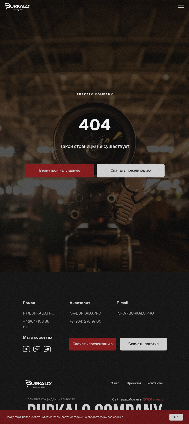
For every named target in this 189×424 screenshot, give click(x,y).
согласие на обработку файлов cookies (96, 417)
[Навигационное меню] (181, 7)
